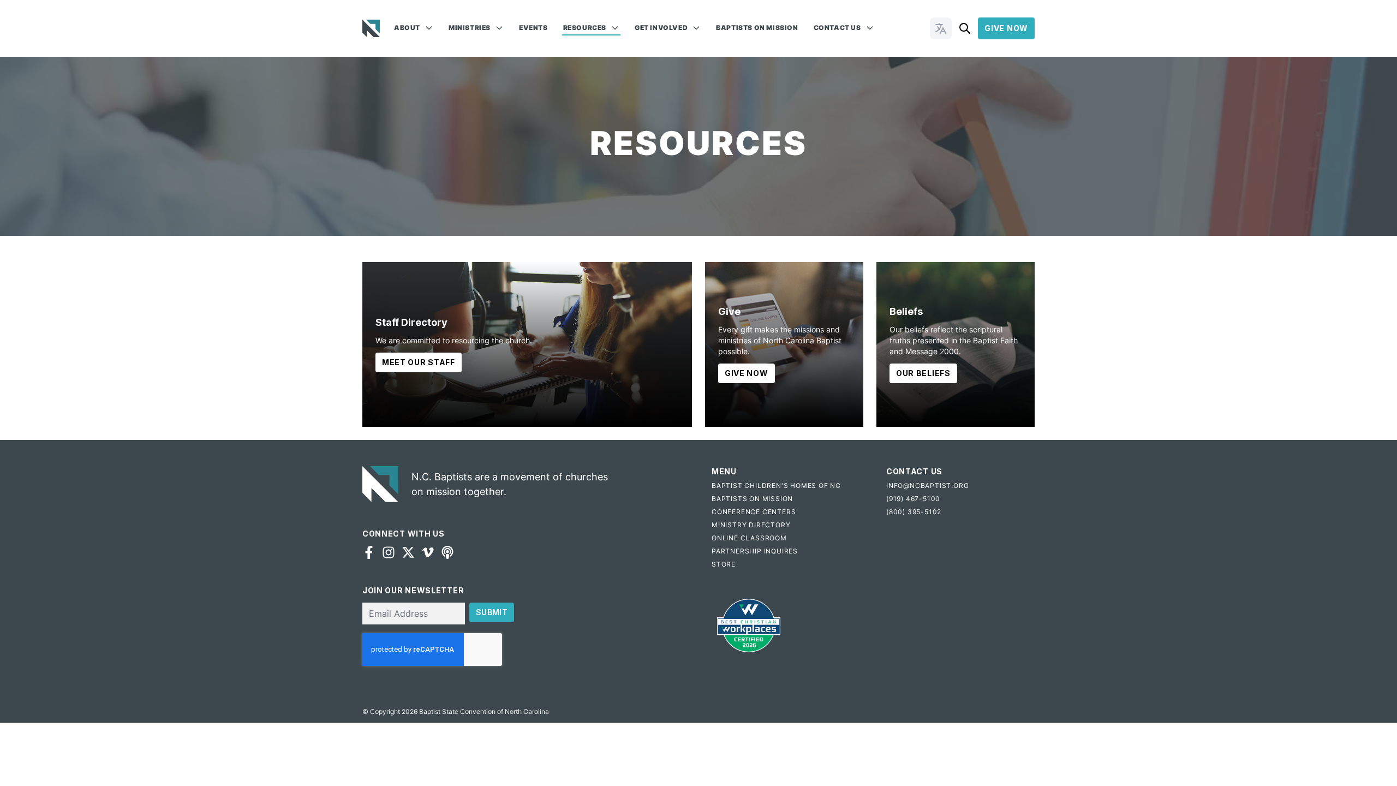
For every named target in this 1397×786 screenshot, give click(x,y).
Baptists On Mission (757, 27)
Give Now (1006, 28)
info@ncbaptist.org (927, 485)
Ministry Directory (751, 525)
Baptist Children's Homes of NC (776, 485)
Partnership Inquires (755, 551)
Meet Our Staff (418, 362)
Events (533, 27)
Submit (492, 612)
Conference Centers (754, 512)
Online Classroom (749, 538)
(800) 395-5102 (913, 512)
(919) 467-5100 (913, 499)
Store (724, 564)
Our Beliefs (923, 373)
